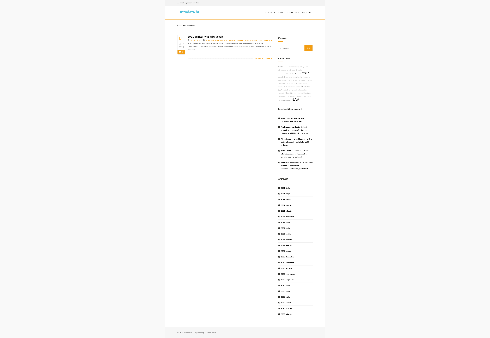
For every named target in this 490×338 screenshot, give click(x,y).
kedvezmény (289, 77)
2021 (208, 40)
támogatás (295, 80)
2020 (295, 83)
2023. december (287, 217)
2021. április (286, 234)
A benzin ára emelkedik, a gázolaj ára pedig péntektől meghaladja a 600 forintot (296, 142)
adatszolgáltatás (283, 70)
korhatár (223, 40)
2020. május (286, 297)
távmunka (285, 67)
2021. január (286, 251)
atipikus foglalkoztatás (305, 96)
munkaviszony (294, 67)
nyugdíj (232, 40)
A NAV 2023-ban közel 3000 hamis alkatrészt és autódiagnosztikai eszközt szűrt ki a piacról (295, 154)
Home (179, 25)
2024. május (286, 194)
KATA (298, 73)
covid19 (300, 83)
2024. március (286, 205)
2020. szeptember (288, 274)
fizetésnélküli (282, 87)
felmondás (288, 93)
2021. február (286, 245)
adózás (305, 83)
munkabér (289, 83)
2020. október (287, 268)
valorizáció (268, 40)
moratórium (307, 77)
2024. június (286, 188)
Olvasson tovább (262, 59)
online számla (293, 70)
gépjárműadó (295, 90)
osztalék (290, 87)
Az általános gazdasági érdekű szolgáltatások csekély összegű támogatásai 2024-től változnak (294, 130)
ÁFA (303, 86)
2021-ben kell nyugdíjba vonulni (206, 36)
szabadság (286, 90)
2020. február (286, 314)
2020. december (287, 257)
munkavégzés (282, 96)
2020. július (285, 285)
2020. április (286, 303)
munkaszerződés (283, 74)
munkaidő (281, 93)
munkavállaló (298, 77)
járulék (280, 100)
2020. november (287, 262)
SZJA (280, 90)
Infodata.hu (190, 12)
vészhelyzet (297, 93)
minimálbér (297, 87)
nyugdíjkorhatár (242, 40)
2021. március (286, 239)
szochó (300, 70)
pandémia (287, 100)
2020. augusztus (287, 280)
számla (289, 96)
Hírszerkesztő (195, 40)
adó (280, 66)
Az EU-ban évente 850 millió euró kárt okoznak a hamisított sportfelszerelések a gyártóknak (297, 165)
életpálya (215, 40)
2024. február (286, 211)
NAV (295, 99)
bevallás (281, 83)
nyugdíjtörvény (189, 25)
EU (285, 83)
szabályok (281, 77)
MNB (290, 80)
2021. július (285, 222)
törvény (292, 74)
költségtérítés (304, 67)
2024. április (286, 199)
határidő (295, 96)
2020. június (286, 291)
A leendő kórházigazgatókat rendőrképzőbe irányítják (293, 119)
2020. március (286, 308)
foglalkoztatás (306, 93)
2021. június (286, 228)
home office (303, 90)
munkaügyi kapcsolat (306, 80)
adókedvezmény (283, 80)
